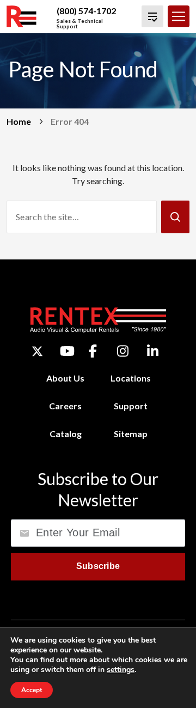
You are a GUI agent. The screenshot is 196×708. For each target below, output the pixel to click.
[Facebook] (92, 351)
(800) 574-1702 (86, 10)
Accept (31, 690)
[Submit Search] (175, 217)
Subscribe (98, 566)
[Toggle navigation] (178, 16)
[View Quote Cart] (152, 16)
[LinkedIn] (152, 351)
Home (19, 121)
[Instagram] (122, 351)
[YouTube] (67, 351)
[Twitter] (37, 351)
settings (120, 670)
